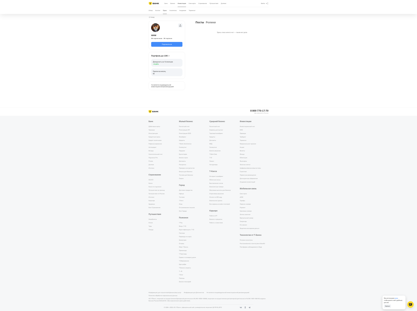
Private (151, 161)
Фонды (242, 154)
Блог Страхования (154, 207)
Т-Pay (180, 223)
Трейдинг (243, 137)
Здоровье (152, 204)
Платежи (182, 233)
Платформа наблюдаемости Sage (251, 247)
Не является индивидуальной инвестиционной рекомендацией (228, 292)
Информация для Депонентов (194, 292)
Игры (180, 204)
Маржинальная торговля (248, 144)
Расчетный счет (184, 126)
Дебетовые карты (154, 126)
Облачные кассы (214, 180)
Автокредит (152, 147)
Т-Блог (181, 275)
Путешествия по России (157, 194)
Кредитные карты (154, 137)
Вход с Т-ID (182, 226)
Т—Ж (180, 271)
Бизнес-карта (183, 158)
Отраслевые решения (216, 194)
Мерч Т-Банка (183, 247)
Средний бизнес (217, 121)
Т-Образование (184, 261)
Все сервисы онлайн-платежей (219, 204)
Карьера (213, 210)
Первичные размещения (248, 175)
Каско (150, 183)
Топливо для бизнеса (186, 175)
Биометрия (182, 240)
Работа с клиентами (216, 223)
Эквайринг (182, 137)
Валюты (242, 151)
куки (396, 298)
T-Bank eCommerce (185, 144)
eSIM (241, 197)
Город (182, 185)
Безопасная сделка (215, 201)
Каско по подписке (155, 187)
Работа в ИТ (213, 216)
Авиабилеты (153, 219)
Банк (151, 121)
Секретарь (243, 221)
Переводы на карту (185, 237)
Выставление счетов (216, 183)
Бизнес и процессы (215, 219)
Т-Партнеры (183, 254)
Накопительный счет (156, 154)
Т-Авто (181, 201)
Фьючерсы (243, 161)
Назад (152, 17)
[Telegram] (249, 307)
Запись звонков (245, 214)
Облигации (243, 158)
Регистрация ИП (184, 130)
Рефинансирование (155, 144)
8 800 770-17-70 (259, 110)
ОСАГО (151, 180)
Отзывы (181, 243)
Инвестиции (245, 121)
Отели (151, 223)
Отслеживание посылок (187, 207)
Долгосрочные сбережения (249, 178)
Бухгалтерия (183, 154)
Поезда (151, 230)
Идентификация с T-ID (186, 230)
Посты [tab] (199, 22)
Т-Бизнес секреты (185, 268)
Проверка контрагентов (186, 168)
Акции (242, 147)
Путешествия (155, 214)
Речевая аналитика (246, 240)
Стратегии (243, 171)
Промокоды (183, 250)
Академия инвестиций (247, 182)
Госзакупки (182, 147)
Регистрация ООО (185, 133)
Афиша (181, 194)
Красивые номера (246, 211)
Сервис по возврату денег (187, 257)
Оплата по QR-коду (215, 197)
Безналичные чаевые (216, 187)
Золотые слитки (245, 165)
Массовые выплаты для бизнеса (220, 190)
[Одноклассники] (245, 307)
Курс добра (182, 264)
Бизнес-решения (215, 151)
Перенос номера (245, 204)
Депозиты (182, 161)
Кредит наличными (155, 140)
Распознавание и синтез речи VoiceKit (252, 243)
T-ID (210, 158)
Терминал (243, 140)
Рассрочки (182, 165)
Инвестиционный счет (247, 126)
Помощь (182, 278)
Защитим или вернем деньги (249, 228)
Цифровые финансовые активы (250, 168)
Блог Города (183, 211)
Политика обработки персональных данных (163, 295)
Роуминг (242, 207)
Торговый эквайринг (216, 133)
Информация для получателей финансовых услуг (165, 292)
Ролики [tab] (211, 22)
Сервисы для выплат (216, 130)
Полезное (183, 217)
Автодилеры (213, 165)
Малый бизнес (186, 121)
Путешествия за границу (157, 190)
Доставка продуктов (185, 190)
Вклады (151, 151)
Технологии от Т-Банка (250, 235)
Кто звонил (243, 225)
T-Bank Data (213, 154)
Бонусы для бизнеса (185, 171)
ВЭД (210, 144)
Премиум (152, 130)
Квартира (152, 201)
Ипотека (151, 168)
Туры (150, 226)
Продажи (182, 151)
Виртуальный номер (246, 218)
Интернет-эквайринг (216, 176)
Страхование (155, 174)
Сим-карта (243, 194)
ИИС (241, 130)
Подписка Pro (153, 158)
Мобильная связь (248, 188)
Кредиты (182, 140)
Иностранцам (153, 133)
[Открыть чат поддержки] (410, 304)
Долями (151, 165)
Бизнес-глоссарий (185, 282)
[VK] (241, 307)
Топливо (182, 197)
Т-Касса (213, 171)
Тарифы (242, 201)
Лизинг (181, 178)
